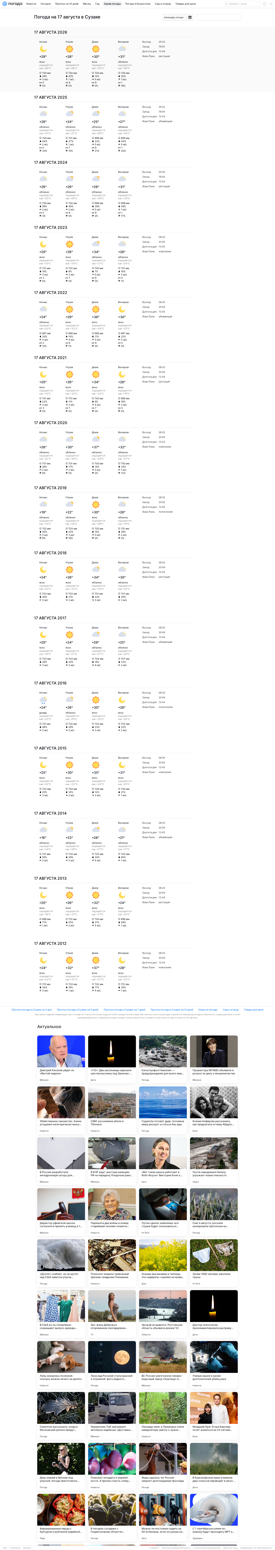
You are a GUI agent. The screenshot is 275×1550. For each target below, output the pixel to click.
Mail (5, 1548)
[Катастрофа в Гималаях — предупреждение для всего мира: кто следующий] (163, 1059)
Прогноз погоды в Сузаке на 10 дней (172, 1009)
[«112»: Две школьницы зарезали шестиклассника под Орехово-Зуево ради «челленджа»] (112, 1059)
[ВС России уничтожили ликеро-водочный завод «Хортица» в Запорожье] (163, 1365)
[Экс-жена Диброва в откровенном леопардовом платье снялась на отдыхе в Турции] (112, 1314)
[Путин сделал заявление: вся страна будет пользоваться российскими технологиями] (163, 1212)
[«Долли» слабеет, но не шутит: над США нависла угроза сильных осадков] (61, 1263)
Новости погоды (208, 1009)
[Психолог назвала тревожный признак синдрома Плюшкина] (112, 1263)
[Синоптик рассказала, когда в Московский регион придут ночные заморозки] (61, 1416)
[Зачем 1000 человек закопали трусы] (214, 1263)
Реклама (27, 1548)
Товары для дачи (253, 1009)
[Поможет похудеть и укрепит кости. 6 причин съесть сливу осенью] (112, 1467)
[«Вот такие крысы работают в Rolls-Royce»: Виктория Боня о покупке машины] (163, 1161)
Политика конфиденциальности (176, 1548)
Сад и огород (230, 1009)
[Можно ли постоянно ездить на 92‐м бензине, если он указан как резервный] (163, 1518)
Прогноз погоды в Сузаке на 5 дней (77, 1009)
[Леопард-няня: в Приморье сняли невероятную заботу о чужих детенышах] (163, 1416)
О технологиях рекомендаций (206, 1548)
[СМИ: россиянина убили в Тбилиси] (112, 1110)
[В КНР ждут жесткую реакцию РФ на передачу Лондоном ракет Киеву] (112, 1161)
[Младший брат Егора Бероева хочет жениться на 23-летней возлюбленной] (214, 1416)
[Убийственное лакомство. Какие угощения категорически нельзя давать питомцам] (61, 1110)
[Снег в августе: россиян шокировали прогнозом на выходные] (214, 1212)
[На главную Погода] (14, 4)
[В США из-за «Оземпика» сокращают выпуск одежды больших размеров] (61, 1314)
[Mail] (5, 4)
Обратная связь (230, 1548)
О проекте (154, 1548)
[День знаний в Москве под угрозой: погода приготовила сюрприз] (61, 1467)
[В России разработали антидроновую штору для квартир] (61, 1161)
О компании (15, 1548)
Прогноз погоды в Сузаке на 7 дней (124, 1009)
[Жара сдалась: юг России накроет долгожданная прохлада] (163, 1467)
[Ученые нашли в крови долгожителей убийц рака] (214, 1365)
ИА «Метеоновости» (263, 1548)
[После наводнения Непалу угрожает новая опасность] (214, 1161)
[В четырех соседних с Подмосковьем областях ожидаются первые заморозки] (112, 1518)
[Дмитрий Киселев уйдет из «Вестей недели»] (61, 1059)
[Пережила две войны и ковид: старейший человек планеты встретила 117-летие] (112, 1212)
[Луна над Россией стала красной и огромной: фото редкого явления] (112, 1365)
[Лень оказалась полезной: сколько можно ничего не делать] (61, 1365)
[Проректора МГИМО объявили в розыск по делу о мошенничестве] (214, 1059)
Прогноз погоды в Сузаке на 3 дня (32, 1009)
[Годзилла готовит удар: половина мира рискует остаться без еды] (163, 1110)
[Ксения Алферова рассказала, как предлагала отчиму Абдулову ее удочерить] (214, 1110)
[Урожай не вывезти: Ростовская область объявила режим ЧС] (163, 1314)
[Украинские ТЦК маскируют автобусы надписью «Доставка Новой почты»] (112, 1416)
